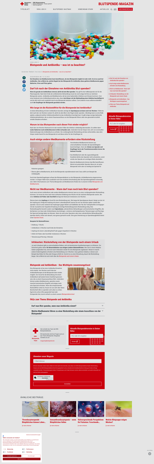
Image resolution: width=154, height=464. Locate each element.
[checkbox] (4, 449)
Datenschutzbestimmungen (33, 434)
